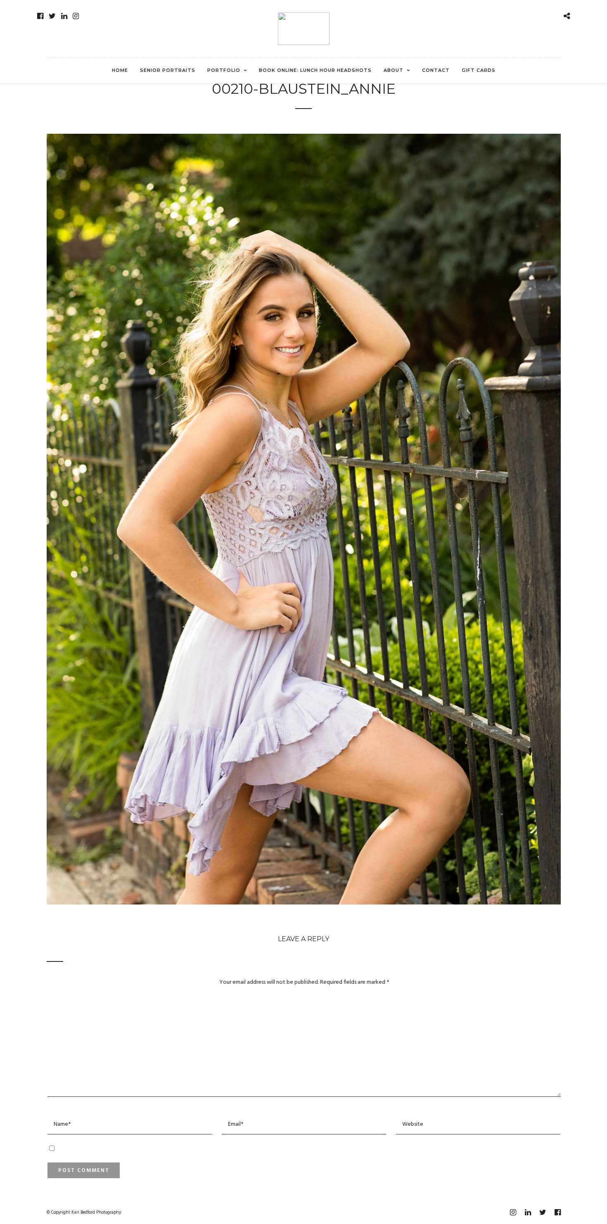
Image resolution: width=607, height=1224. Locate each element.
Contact (436, 70)
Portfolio (223, 70)
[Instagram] (76, 16)
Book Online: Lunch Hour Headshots (315, 70)
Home (120, 70)
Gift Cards (479, 70)
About (393, 70)
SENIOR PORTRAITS (167, 70)
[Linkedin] (64, 16)
